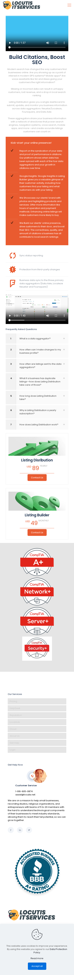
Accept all (37, 966)
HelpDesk (15, 708)
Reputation (16, 715)
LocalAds (15, 722)
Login (12, 749)
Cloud (13, 729)
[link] (37, 338)
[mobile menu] (69, 5)
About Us (15, 736)
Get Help (14, 742)
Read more (37, 958)
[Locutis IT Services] (22, 5)
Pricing (13, 701)
